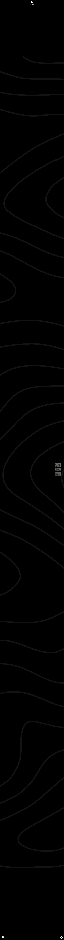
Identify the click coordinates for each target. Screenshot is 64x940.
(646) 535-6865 (57, 2)
